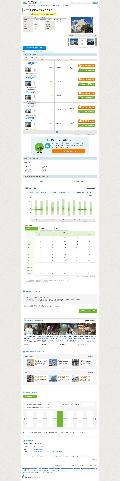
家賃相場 (63, 468)
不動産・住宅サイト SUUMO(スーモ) (30, 468)
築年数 (42, 229)
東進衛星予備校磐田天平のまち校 (41, 451)
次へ (95, 419)
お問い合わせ (93, 465)
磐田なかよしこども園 (38, 446)
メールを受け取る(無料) (69, 151)
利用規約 (74, 465)
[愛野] (30, 419)
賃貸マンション (45, 468)
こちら (78, 432)
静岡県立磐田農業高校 (38, 449)
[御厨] (50, 419)
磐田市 (57, 5)
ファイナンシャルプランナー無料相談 (73, 470)
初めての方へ (58, 465)
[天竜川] (80, 419)
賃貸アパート (51, 468)
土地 (94, 468)
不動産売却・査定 (37, 470)
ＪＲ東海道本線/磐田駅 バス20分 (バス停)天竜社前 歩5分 (31, 63)
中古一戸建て (90, 468)
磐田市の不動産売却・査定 (35, 48)
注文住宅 (24, 470)
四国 (43, 472)
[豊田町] (70, 419)
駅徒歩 (57, 229)
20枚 (27, 73)
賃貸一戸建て (57, 468)
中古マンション (77, 468)
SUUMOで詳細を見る (86, 70)
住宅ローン (55, 470)
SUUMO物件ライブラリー (44, 5)
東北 (27, 472)
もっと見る (90, 356)
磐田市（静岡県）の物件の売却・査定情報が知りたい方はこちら (38, 51)
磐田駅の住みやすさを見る (87, 311)
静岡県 (53, 5)
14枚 (27, 87)
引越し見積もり (49, 470)
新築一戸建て (84, 468)
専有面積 (28, 229)
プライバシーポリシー (83, 465)
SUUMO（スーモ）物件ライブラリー (33, 2)
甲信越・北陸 (33, 472)
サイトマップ (66, 465)
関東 (29, 472)
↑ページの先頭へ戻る (93, 459)
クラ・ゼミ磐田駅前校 (57, 451)
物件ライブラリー (61, 470)
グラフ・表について (91, 188)
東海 (38, 472)
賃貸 (51, 14)
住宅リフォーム (30, 470)
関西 (40, 472)
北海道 (23, 472)
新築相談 (43, 470)
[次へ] (95, 362)
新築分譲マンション (69, 468)
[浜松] (90, 419)
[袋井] (40, 419)
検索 (96, 2)
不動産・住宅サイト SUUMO (29, 5)
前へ (24, 419)
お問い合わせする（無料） (86, 66)
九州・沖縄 (49, 472)
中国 (45, 472)
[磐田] (60, 419)
